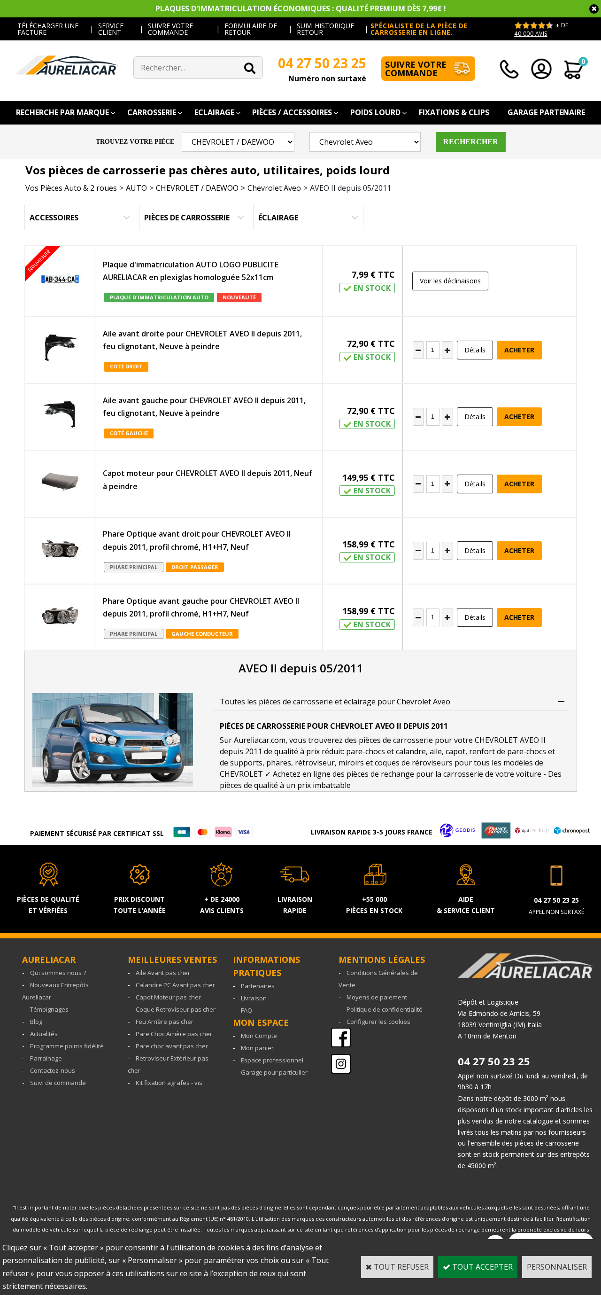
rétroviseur (315, 762)
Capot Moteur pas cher (168, 997)
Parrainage (46, 1058)
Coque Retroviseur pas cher (176, 1009)
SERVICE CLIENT (110, 29)
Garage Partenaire (546, 112)
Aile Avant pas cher (163, 972)
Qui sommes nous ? (58, 972)
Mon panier (257, 1048)
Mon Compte (259, 1035)
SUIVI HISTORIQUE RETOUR (325, 29)
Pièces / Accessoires (292, 112)
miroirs (351, 762)
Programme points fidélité (67, 1046)
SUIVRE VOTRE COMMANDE (170, 29)
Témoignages (49, 1009)
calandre (411, 751)
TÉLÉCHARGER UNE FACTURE (47, 29)
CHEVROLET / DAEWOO (197, 188)
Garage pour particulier (274, 1072)
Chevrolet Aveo (274, 188)
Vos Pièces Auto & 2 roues (71, 188)
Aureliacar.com (259, 740)
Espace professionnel (272, 1060)
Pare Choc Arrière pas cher (174, 1034)
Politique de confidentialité (385, 1009)
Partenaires (258, 986)
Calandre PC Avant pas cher (175, 985)
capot (455, 751)
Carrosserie (151, 112)
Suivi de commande (58, 1082)
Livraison (254, 998)
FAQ (246, 1010)
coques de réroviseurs (414, 762)
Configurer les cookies (378, 1021)
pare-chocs (365, 751)
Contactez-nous (52, 1070)
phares (278, 762)
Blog (36, 1021)
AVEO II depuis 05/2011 (350, 188)
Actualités (44, 1034)
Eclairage (214, 112)
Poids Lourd (375, 112)
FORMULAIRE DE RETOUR (250, 29)
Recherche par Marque (62, 112)
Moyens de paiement (377, 997)
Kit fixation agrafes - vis (169, 1082)
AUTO (136, 188)
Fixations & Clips (454, 112)
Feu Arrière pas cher (164, 1021)
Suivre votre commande (416, 68)
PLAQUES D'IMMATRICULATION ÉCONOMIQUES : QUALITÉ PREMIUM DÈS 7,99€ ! (300, 8)
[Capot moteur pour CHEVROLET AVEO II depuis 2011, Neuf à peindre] (60, 483)
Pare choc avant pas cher (172, 1046)
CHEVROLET (241, 774)
